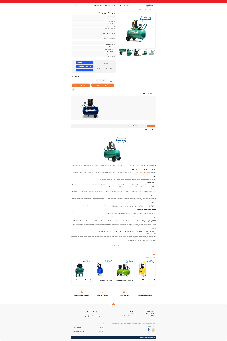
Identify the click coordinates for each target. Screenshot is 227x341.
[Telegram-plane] (99, 316)
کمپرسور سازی (134, 165)
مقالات (131, 311)
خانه (155, 9)
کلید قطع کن (83, 220)
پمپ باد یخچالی (151, 9)
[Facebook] (85, 316)
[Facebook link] (114, 245)
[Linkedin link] (111, 245)
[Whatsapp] (96, 316)
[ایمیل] (103, 331)
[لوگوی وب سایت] (149, 5)
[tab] (151, 126)
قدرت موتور (112, 81)
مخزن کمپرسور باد (139, 212)
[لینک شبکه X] (113, 245)
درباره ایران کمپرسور (150, 311)
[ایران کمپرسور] (97, 312)
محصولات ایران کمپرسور (128, 315)
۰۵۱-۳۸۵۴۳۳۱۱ (78, 327)
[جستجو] (82, 5)
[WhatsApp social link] (109, 245)
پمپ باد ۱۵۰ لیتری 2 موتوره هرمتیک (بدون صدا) (124, 280)
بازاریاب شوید (130, 313)
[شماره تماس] (103, 327)
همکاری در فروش (151, 315)
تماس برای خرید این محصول (81, 85)
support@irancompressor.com (78, 331)
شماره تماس (98, 327)
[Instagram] (92, 316)
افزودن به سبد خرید (104, 85)
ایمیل (100, 331)
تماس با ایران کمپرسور (150, 313)
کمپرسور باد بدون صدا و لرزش (143, 172)
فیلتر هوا (152, 205)
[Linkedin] (88, 316)
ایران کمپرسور (90, 311)
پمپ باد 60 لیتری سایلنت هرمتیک (106, 280)
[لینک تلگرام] (108, 245)
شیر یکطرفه (92, 212)
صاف (96, 82)
